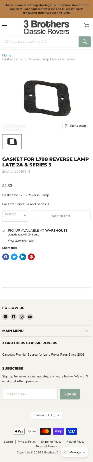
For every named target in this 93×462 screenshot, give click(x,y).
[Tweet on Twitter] (14, 256)
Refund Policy (75, 442)
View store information (21, 240)
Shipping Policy (51, 442)
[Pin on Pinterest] (31, 256)
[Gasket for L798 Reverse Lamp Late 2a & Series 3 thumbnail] (11, 142)
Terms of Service (46, 446)
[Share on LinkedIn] (22, 256)
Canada (44, 415)
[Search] (85, 41)
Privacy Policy (27, 442)
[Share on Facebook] (5, 256)
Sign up (69, 394)
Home (6, 55)
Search (8, 442)
